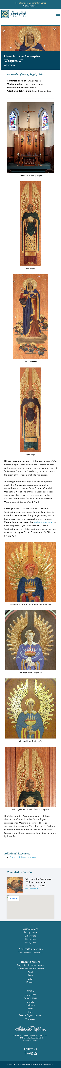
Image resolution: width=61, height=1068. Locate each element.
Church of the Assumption (23, 857)
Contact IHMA (30, 998)
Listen (30, 978)
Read (30, 975)
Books (30, 1012)
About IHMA (30, 995)
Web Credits (30, 1018)
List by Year (30, 942)
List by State (30, 935)
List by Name (30, 932)
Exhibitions (30, 1005)
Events (30, 1008)
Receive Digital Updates (30, 1015)
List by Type (30, 939)
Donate (30, 1001)
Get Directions (31, 889)
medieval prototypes (43, 522)
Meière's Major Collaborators (30, 968)
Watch (30, 972)
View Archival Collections (30, 952)
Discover (30, 982)
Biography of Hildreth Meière (30, 965)
